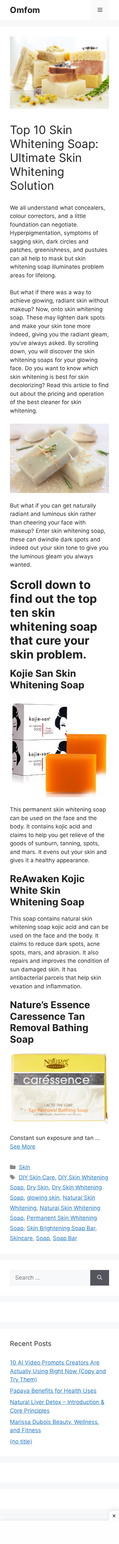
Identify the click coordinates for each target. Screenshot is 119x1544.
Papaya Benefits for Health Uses (53, 1390)
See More (22, 1146)
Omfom (25, 10)
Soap (43, 1238)
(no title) (21, 1441)
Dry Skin (38, 1187)
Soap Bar (65, 1238)
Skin (24, 1167)
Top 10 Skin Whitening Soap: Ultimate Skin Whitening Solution (54, 157)
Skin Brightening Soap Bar (61, 1228)
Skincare (21, 1238)
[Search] (99, 1278)
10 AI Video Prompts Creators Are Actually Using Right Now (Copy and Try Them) (58, 1371)
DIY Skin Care (37, 1177)
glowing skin (43, 1197)
